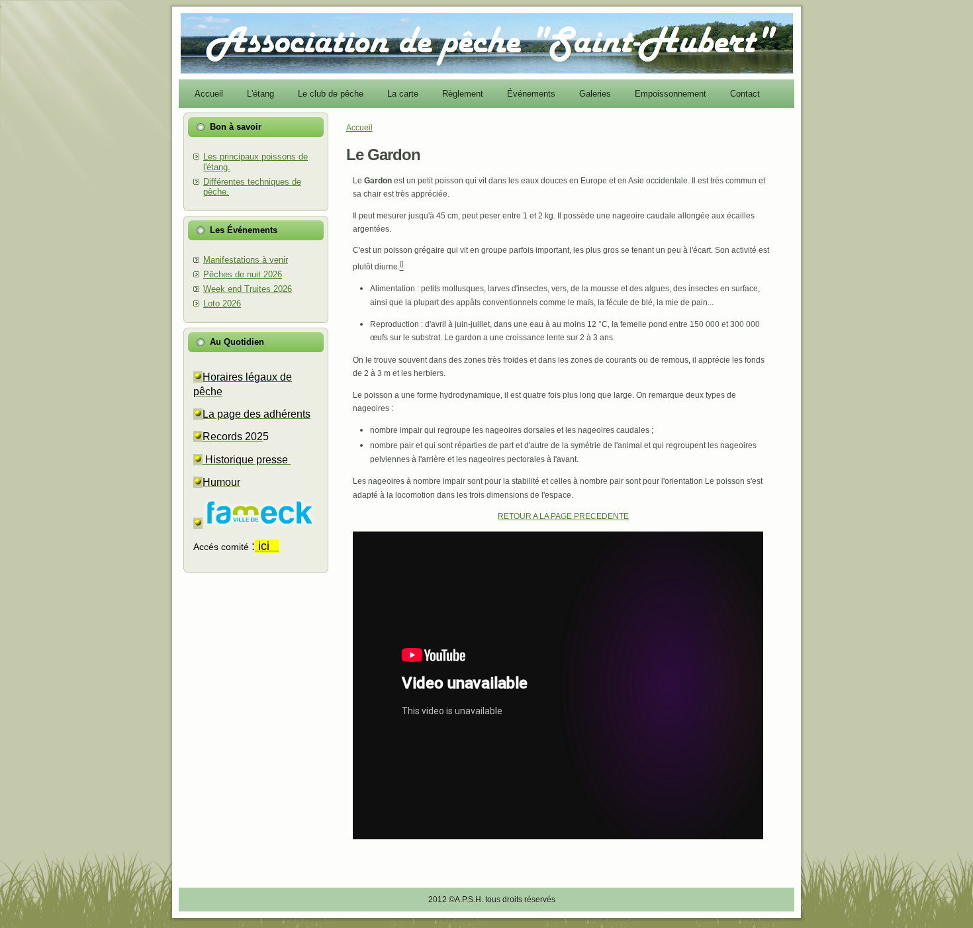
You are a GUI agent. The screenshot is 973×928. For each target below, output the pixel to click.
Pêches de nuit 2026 (242, 274)
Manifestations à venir (245, 260)
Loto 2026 (222, 303)
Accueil (359, 127)
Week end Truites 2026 (247, 289)
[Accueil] (487, 70)
